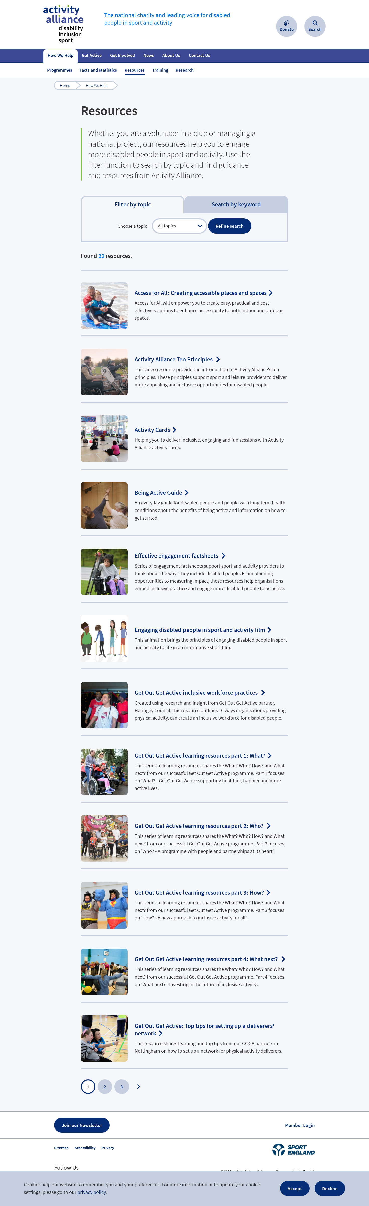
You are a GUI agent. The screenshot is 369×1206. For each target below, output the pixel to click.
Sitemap (61, 1147)
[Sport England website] (293, 1150)
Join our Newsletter (82, 1125)
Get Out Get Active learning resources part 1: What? (184, 769)
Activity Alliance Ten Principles (184, 369)
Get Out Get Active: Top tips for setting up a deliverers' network (184, 1036)
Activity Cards (184, 436)
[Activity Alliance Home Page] (63, 24)
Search (315, 29)
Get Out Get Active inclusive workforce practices (184, 702)
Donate (287, 29)
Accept (295, 1188)
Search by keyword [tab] (236, 204)
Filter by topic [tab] (133, 204)
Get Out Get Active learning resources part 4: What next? (184, 969)
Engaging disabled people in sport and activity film (184, 636)
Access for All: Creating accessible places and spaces (184, 303)
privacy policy (91, 1192)
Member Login (300, 1125)
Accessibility (85, 1147)
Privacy (108, 1147)
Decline (330, 1188)
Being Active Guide (184, 503)
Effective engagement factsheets (184, 569)
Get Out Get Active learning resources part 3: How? (184, 902)
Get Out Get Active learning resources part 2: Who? (184, 836)
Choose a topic (132, 226)
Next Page (138, 1086)
